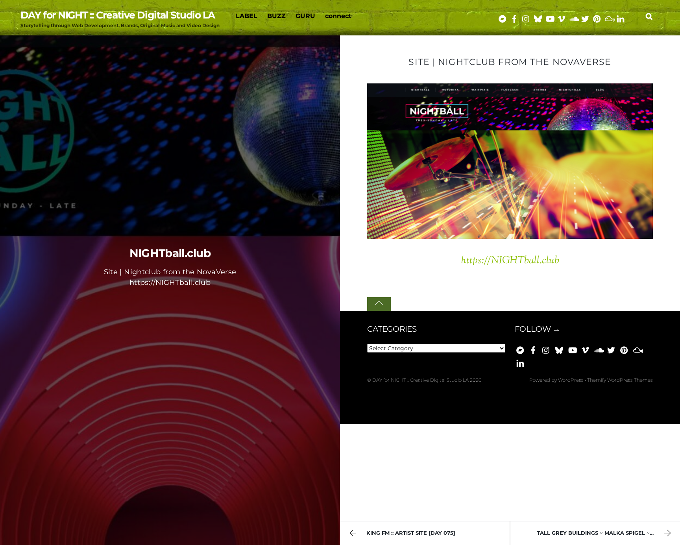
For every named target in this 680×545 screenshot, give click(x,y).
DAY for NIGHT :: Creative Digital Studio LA (420, 380)
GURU (305, 16)
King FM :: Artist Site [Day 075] (410, 533)
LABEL (246, 16)
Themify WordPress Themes (620, 380)
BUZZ (276, 16)
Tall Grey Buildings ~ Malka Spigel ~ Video (603, 533)
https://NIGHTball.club (510, 260)
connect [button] (338, 16)
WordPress (571, 380)
